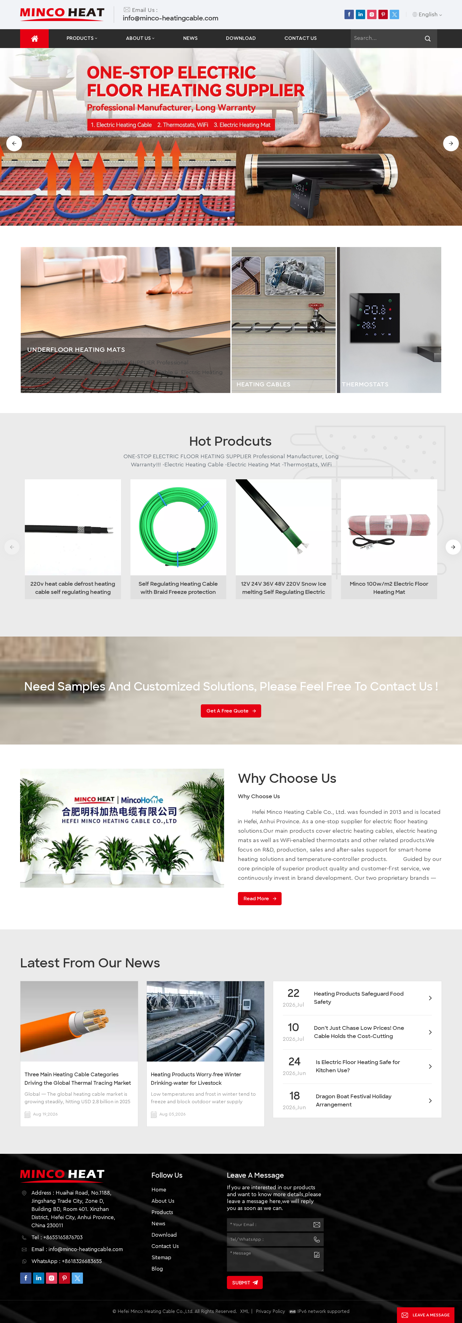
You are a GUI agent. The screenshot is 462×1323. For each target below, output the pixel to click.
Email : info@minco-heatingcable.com (77, 1249)
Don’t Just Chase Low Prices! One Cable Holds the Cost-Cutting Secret (359, 1033)
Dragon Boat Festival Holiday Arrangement (354, 1100)
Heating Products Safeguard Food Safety (359, 997)
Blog (157, 1269)
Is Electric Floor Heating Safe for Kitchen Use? (358, 1066)
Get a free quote (227, 711)
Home (158, 1189)
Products (80, 38)
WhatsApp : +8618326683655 (66, 1261)
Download (241, 38)
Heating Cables (263, 384)
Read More (256, 898)
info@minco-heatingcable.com (170, 18)
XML (244, 1311)
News (190, 38)
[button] (228, 218)
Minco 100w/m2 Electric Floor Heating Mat (389, 587)
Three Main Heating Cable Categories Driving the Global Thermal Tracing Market (78, 1079)
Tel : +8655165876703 (57, 1237)
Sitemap (161, 1257)
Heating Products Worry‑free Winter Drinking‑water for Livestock (196, 1079)
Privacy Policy (270, 1311)
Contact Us (300, 38)
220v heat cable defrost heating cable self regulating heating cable (72, 588)
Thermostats (365, 384)
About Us (138, 38)
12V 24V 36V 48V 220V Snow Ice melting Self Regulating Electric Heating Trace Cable (283, 588)
